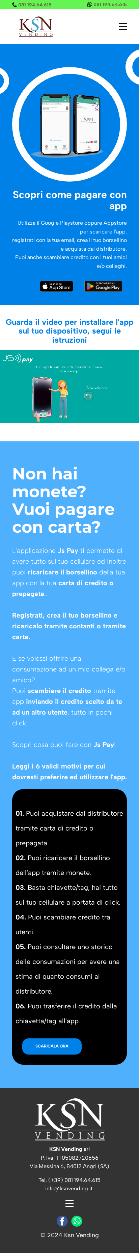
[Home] (36, 27)
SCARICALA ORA (51, 1046)
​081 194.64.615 (34, 5)
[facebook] (62, 1221)
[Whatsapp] (76, 1221)
